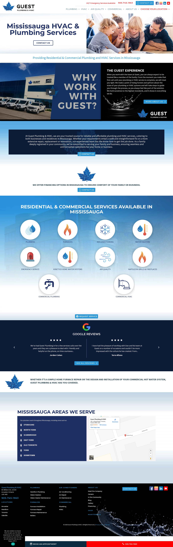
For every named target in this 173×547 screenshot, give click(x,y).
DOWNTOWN (29, 455)
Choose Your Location (154, 9)
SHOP (90, 510)
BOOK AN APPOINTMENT (45, 544)
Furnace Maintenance (38, 512)
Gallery (90, 503)
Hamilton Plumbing (37, 492)
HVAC (84, 9)
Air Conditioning (65, 492)
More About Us (154, 102)
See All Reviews (85, 363)
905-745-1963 (10, 498)
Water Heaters (35, 495)
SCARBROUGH (29, 435)
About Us (131, 9)
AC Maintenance (65, 498)
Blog (89, 500)
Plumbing (71, 9)
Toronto (5, 512)
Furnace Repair (36, 509)
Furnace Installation (37, 506)
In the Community (94, 497)
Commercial (115, 9)
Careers (91, 494)
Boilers (32, 515)
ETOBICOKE (28, 424)
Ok (13, 544)
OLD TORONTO (30, 445)
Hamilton (5, 509)
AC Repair (62, 495)
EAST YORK (28, 440)
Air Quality (97, 9)
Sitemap (107, 525)
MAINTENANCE (94, 514)
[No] (23, 538)
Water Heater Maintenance (40, 498)
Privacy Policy (99, 525)
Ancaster (5, 506)
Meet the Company (95, 491)
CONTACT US (146, 3)
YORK (26, 450)
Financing (92, 506)
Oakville (4, 515)
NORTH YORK (29, 430)
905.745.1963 (125, 3)
